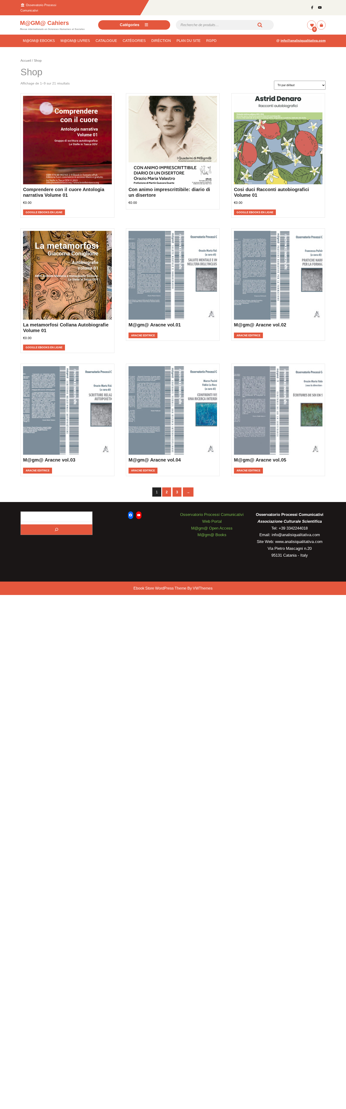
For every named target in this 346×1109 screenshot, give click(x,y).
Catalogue (106, 41)
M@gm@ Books (211, 535)
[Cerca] (56, 529)
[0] (312, 25)
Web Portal (212, 521)
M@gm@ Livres (75, 41)
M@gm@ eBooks (39, 41)
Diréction (161, 41)
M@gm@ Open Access (212, 528)
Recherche (260, 25)
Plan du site (189, 41)
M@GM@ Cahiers (44, 23)
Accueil (25, 60)
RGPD (211, 41)
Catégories (129, 25)
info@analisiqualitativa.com (303, 40)
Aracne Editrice (143, 335)
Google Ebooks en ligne (44, 212)
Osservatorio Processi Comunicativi (212, 514)
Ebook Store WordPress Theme (159, 588)
